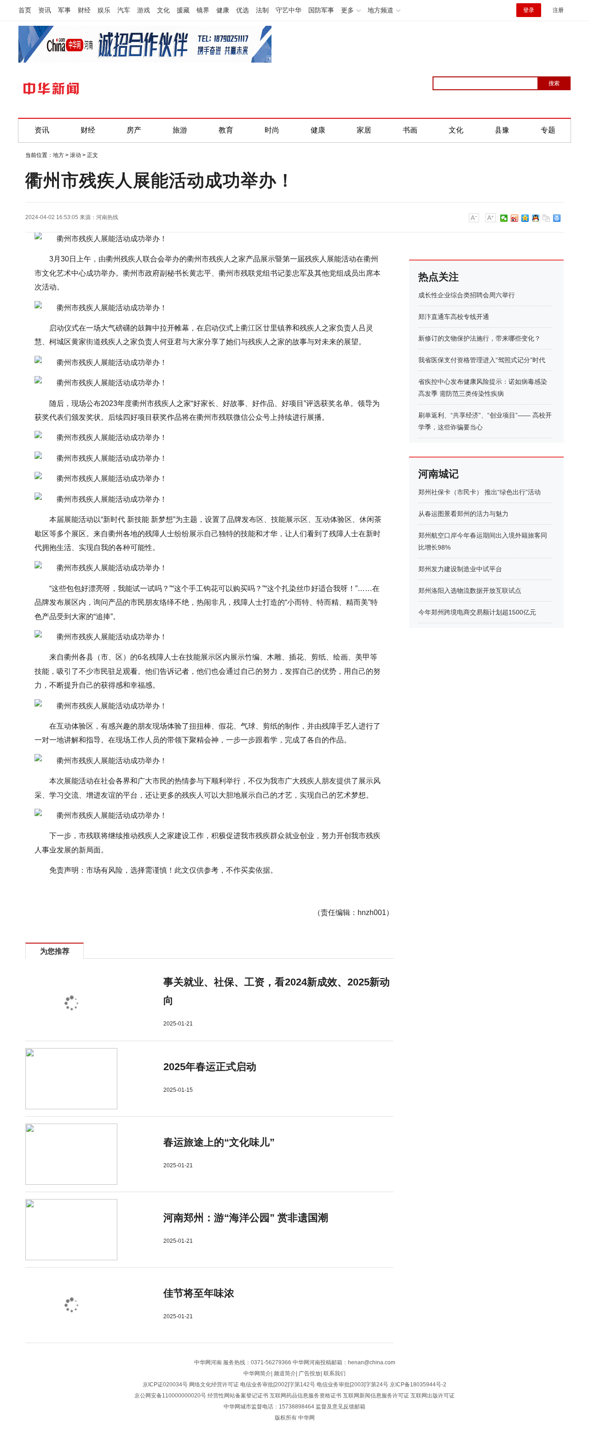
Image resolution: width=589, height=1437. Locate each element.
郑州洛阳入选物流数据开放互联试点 (469, 590)
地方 (58, 155)
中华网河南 (208, 1362)
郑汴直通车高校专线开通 (453, 316)
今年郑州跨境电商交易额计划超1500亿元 (477, 612)
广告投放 (310, 1373)
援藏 (183, 10)
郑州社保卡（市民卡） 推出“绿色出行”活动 (479, 492)
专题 (548, 130)
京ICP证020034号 (165, 1384)
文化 (163, 10)
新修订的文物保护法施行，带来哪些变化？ (479, 338)
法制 (262, 10)
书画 (410, 130)
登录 (528, 10)
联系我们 (334, 1373)
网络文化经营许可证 (214, 1384)
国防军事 (321, 10)
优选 (242, 10)
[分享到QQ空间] (525, 218)
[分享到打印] (557, 218)
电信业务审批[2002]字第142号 (277, 1384)
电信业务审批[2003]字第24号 (352, 1384)
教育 (226, 130)
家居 (364, 130)
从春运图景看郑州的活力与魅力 (463, 513)
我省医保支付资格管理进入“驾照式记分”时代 (481, 360)
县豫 (502, 130)
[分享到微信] (504, 218)
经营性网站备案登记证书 (238, 1395)
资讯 (44, 10)
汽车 (123, 10)
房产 (134, 130)
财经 (84, 10)
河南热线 (107, 217)
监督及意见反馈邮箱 (340, 1406)
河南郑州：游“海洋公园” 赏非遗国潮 (245, 1217)
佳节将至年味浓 (198, 1293)
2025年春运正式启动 (209, 1066)
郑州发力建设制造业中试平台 (460, 569)
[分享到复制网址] (546, 218)
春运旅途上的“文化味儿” (219, 1142)
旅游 (180, 130)
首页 (24, 10)
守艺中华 (288, 10)
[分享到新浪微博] (515, 218)
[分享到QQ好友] (536, 218)
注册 (558, 10)
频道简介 (285, 1373)
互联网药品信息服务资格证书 (305, 1395)
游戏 (143, 10)
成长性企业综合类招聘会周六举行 (466, 295)
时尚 (272, 130)
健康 (222, 10)
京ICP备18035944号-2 (418, 1384)
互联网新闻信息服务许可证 (376, 1395)
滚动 (75, 155)
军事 (64, 10)
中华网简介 (257, 1373)
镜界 (202, 10)
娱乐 (104, 10)
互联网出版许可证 (432, 1395)
